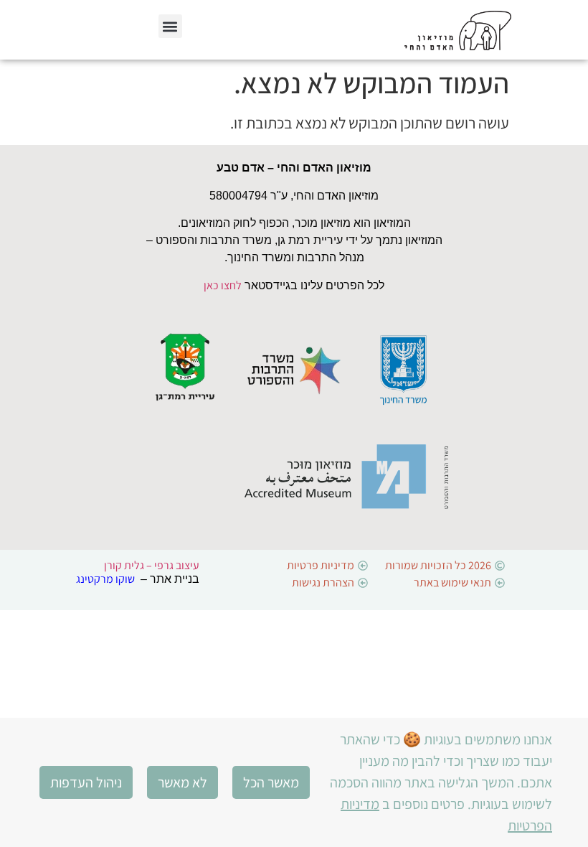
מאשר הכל (271, 782)
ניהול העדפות (86, 782)
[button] (170, 26)
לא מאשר (182, 782)
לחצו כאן (223, 285)
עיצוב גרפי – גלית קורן (151, 565)
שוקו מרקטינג (105, 578)
